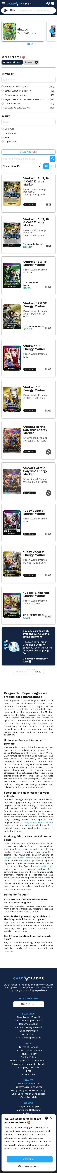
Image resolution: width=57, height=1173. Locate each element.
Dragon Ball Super (28, 1106)
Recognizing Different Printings (28, 1090)
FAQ (28, 1070)
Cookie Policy (28, 1057)
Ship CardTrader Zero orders (28, 1093)
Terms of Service (28, 1046)
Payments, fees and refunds (28, 1064)
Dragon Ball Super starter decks (22, 857)
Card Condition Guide (28, 1083)
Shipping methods (28, 1067)
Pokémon (28, 1113)
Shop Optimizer (28, 1030)
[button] (51, 31)
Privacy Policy (28, 1053)
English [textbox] (29, 1004)
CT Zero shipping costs (28, 1020)
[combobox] (28, 1004)
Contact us (28, 1074)
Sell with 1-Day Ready (27, 1027)
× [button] (51, 1118)
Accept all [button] (29, 1159)
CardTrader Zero (44, 866)
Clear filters (28, 151)
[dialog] (28, 1142)
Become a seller (28, 1023)
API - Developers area (28, 1037)
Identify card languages (28, 1086)
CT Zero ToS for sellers (28, 1050)
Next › (38, 671)
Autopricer (28, 1034)
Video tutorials (28, 1097)
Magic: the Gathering (28, 1109)
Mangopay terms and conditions (28, 1060)
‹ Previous (20, 671)
